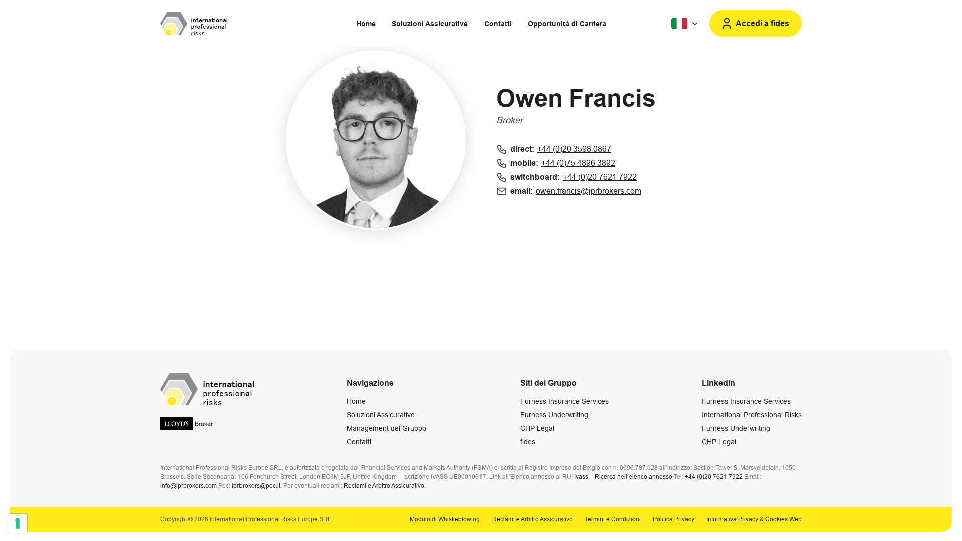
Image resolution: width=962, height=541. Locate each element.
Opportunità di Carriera (567, 24)
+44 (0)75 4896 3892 (578, 163)
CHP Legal (537, 428)
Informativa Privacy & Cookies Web (754, 519)
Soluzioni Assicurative (430, 24)
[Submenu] (685, 23)
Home (366, 24)
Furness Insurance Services (564, 401)
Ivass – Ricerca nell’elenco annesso (623, 476)
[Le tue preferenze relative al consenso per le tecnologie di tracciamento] (17, 523)
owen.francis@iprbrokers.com (588, 191)
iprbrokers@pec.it (256, 485)
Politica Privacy (673, 519)
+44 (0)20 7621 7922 (600, 177)
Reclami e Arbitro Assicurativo (384, 485)
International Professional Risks (752, 415)
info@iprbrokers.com (188, 485)
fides (527, 442)
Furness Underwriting (554, 415)
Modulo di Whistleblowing (445, 519)
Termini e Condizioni (613, 519)
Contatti (498, 24)
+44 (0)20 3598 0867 (574, 149)
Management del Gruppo (386, 428)
